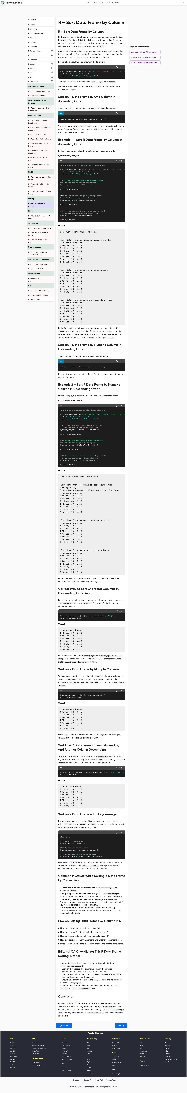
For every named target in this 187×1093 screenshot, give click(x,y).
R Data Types (33, 38)
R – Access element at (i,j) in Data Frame (38, 109)
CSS (141, 1048)
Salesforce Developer (39, 1048)
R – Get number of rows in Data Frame (38, 121)
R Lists (30, 73)
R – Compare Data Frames (38, 269)
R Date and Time (34, 300)
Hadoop (64, 1043)
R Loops (31, 55)
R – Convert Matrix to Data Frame (38, 241)
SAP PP (12, 1062)
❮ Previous (64, 1026)
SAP (87, 3)
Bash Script (116, 1074)
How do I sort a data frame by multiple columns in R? (84, 936)
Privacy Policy (99, 1080)
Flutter (114, 1059)
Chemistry (168, 1048)
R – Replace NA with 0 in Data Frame (39, 185)
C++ (88, 1045)
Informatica (36, 1054)
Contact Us (87, 1080)
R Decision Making (35, 51)
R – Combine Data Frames (37, 264)
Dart (88, 1048)
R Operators (32, 47)
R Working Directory (35, 33)
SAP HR (12, 1048)
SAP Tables (36, 1062)
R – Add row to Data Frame (38, 134)
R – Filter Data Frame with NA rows (39, 217)
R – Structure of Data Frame (38, 291)
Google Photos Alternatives (143, 57)
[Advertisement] (93, 11)
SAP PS (12, 1054)
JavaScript (143, 1051)
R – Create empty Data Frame (39, 91)
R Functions (32, 60)
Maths (167, 1043)
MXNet (64, 1048)
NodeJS (142, 1056)
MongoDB (115, 1043)
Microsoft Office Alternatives (144, 52)
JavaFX (64, 1068)
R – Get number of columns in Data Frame (39, 128)
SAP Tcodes (36, 1065)
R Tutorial (31, 25)
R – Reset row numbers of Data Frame (39, 178)
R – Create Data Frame (36, 96)
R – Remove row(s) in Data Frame (38, 144)
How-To (167, 1062)
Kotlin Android (116, 1062)
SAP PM (12, 1064)
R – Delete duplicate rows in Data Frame (38, 151)
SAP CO (12, 1045)
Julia (88, 1056)
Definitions (168, 1054)
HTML (142, 1045)
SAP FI (12, 1043)
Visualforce (35, 1051)
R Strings (31, 64)
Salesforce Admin (38, 1045)
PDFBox (64, 1054)
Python (89, 1062)
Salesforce (98, 3)
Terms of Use (111, 1080)
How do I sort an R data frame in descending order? (84, 932)
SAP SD (12, 1051)
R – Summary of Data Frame (38, 295)
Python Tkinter (66, 1070)
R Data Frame (33, 82)
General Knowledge (171, 1059)
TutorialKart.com (13, 2)
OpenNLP (65, 1051)
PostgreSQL (116, 1048)
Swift (89, 1070)
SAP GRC (13, 1067)
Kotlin (89, 1059)
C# (88, 1043)
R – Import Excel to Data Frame (37, 280)
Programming (113, 3)
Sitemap (76, 1080)
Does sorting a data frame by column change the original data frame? (92, 944)
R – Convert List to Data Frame (39, 228)
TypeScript (90, 1073)
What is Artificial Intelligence (144, 63)
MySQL (114, 1045)
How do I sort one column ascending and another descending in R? (91, 940)
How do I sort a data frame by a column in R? (81, 928)
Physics (167, 1045)
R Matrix (31, 77)
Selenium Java (144, 1065)
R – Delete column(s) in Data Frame (38, 166)
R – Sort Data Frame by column (36, 205)
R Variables (32, 42)
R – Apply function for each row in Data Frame (38, 253)
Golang (89, 1051)
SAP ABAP (13, 1056)
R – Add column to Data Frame (39, 139)
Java (88, 1054)
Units (166, 1051)
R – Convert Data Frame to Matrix (38, 234)
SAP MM (12, 1059)
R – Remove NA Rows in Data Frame (39, 159)
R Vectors (31, 68)
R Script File (32, 29)
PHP (141, 1043)
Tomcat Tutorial (67, 1059)
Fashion (167, 1056)
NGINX (142, 1054)
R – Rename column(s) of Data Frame (39, 192)
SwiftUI (114, 1065)
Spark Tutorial (66, 1056)
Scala (89, 1067)
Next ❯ (121, 1026)
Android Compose (118, 1057)
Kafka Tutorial (66, 1045)
